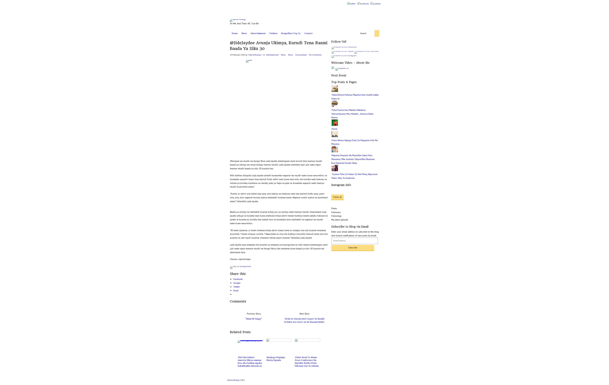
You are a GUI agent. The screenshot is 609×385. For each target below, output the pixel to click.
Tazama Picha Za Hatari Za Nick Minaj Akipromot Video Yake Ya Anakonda (354, 176)
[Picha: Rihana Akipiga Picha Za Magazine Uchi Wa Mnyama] (334, 136)
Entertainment (258, 33)
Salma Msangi (254, 55)
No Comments (315, 55)
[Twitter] (351, 3)
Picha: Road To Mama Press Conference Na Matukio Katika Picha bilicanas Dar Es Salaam (307, 361)
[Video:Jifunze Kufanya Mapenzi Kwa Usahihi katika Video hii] (334, 91)
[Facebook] (363, 3)
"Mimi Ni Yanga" (253, 319)
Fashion (273, 33)
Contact (308, 33)
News (244, 33)
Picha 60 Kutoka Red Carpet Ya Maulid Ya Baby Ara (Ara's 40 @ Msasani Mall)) (304, 320)
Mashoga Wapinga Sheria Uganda (275, 358)
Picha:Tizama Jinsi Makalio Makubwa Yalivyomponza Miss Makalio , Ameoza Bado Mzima (352, 114)
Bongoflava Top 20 (291, 33)
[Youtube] (375, 3)
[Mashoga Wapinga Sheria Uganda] (279, 346)
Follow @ (337, 197)
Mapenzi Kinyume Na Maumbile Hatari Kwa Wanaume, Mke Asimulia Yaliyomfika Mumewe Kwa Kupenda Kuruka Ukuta (353, 159)
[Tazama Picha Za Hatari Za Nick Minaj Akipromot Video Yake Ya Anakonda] (334, 170)
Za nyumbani (301, 55)
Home (235, 33)
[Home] (334, 125)
